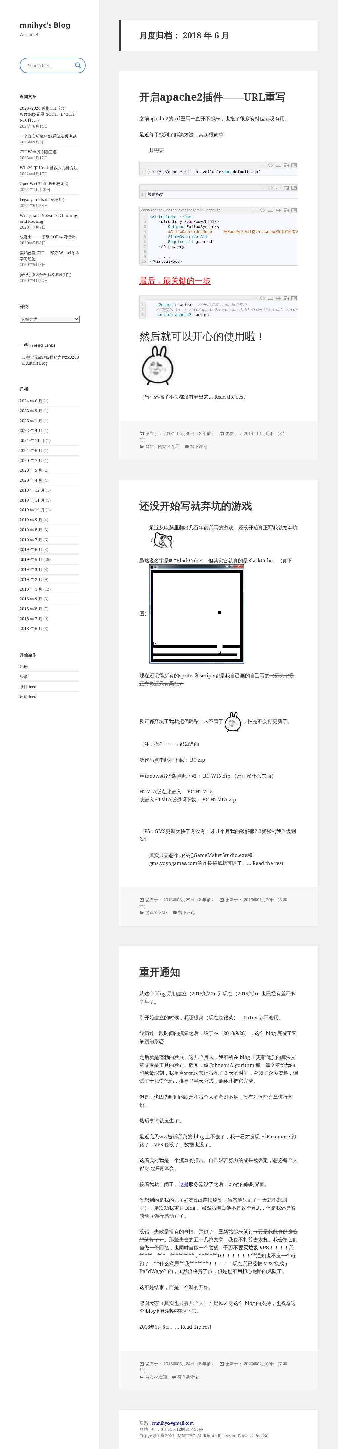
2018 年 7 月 (31, 619)
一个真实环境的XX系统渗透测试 (48, 136)
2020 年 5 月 (31, 470)
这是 (184, 1184)
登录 (24, 676)
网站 (149, 446)
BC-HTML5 (200, 791)
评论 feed (28, 696)
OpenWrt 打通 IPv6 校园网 (44, 183)
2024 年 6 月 (31, 401)
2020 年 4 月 (31, 480)
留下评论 (198, 446)
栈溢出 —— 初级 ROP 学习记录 (47, 237)
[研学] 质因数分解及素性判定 (45, 274)
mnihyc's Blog (45, 25)
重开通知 (159, 972)
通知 (162, 1377)
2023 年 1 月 (31, 420)
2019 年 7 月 (31, 540)
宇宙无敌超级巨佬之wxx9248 (52, 357)
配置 (175, 446)
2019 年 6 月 (31, 549)
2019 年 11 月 (32, 500)
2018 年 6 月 (31, 628)
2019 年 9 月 (31, 520)
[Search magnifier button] (78, 65)
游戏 (149, 912)
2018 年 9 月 (31, 599)
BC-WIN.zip (216, 775)
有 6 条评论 (188, 1377)
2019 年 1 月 (31, 589)
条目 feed (28, 686)
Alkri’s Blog (36, 363)
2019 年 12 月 (32, 490)
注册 (24, 666)
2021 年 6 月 (31, 450)
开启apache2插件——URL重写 (212, 96)
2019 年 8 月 (31, 530)
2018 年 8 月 (31, 609)
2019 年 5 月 (31, 559)
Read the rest (229, 396)
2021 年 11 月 (32, 440)
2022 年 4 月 (31, 430)
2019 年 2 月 (31, 579)
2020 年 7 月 (31, 460)
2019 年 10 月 (32, 510)
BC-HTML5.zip (219, 799)
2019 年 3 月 (31, 569)
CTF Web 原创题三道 (38, 152)
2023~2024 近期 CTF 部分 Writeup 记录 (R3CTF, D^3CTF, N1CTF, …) (48, 114)
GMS (163, 912)
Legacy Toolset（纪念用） (43, 199)
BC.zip (197, 759)
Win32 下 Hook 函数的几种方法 (49, 168)
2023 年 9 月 (31, 411)
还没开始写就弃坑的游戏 (195, 505)
